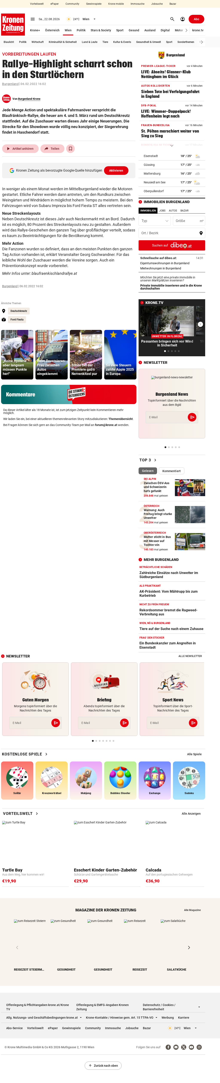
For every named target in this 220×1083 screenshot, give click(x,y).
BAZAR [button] (184, 210)
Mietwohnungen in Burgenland (171, 268)
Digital (165, 30)
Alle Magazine (192, 910)
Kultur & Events (122, 42)
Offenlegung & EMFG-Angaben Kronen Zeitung (102, 1007)
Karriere (183, 1017)
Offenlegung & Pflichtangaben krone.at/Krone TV (37, 1007)
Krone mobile (116, 3)
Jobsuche (157, 3)
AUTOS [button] (173, 210)
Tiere (105, 42)
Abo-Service (14, 1028)
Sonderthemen (185, 42)
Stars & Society (101, 30)
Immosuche (137, 3)
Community (72, 3)
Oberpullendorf (154, 191)
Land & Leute (89, 42)
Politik (81, 30)
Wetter (203, 42)
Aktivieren (116, 170)
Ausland (150, 30)
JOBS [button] (162, 210)
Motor (179, 30)
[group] (17, 354)
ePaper (54, 3)
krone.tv (197, 30)
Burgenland (10, 84)
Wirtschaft (38, 42)
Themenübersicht (120, 419)
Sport (120, 30)
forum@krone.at (106, 425)
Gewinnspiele (93, 3)
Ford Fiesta (17, 319)
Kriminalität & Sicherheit (63, 42)
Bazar (173, 3)
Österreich (52, 30)
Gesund (134, 30)
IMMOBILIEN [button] (148, 210)
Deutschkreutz (19, 311)
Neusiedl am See (154, 182)
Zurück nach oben (103, 1065)
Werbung (168, 1017)
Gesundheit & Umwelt (148, 42)
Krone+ (35, 30)
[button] (187, 30)
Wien (68, 30)
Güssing (149, 164)
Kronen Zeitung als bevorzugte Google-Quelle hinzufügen (69, 170)
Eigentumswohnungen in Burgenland (171, 263)
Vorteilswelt (37, 3)
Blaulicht (9, 42)
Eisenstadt (151, 156)
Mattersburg (152, 173)
